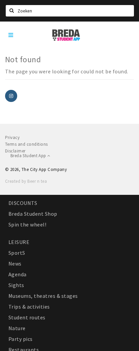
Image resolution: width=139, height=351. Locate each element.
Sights (16, 285)
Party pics (20, 339)
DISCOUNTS (22, 203)
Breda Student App (28, 156)
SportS (16, 252)
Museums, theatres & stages (43, 295)
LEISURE (18, 242)
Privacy (12, 137)
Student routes (27, 317)
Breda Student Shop (32, 213)
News (15, 263)
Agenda (17, 274)
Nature (17, 328)
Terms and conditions (26, 144)
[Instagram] (11, 96)
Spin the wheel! (27, 224)
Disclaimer (15, 151)
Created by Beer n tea (26, 181)
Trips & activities (29, 306)
